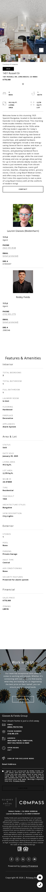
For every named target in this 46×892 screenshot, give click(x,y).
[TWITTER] (29, 859)
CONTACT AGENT (23, 340)
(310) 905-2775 (9, 314)
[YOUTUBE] (34, 859)
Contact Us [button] (23, 699)
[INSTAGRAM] (17, 859)
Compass (23, 822)
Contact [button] (23, 189)
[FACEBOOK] (11, 859)
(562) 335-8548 (9, 248)
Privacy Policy (19, 781)
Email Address (9, 764)
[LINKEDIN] (23, 859)
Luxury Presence (29, 866)
